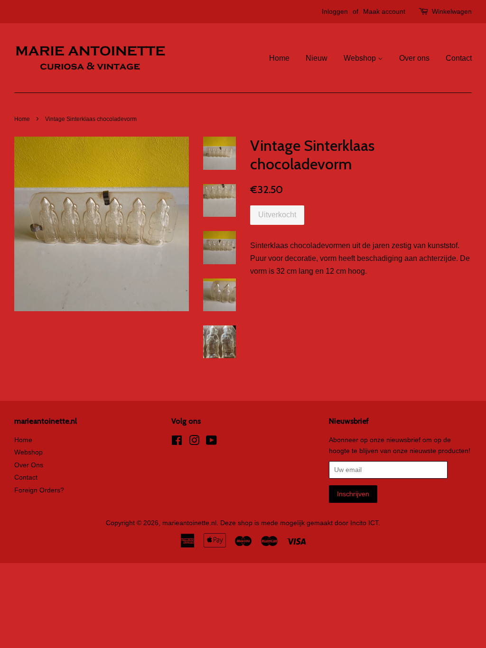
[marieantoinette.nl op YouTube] (211, 442)
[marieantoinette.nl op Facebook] (176, 442)
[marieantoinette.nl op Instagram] (194, 442)
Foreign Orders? (39, 490)
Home (279, 58)
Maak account (384, 11)
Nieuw (316, 58)
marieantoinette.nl (189, 523)
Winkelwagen (452, 11)
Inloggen (335, 11)
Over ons (414, 58)
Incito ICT (364, 523)
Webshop (361, 58)
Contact (459, 58)
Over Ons (28, 465)
